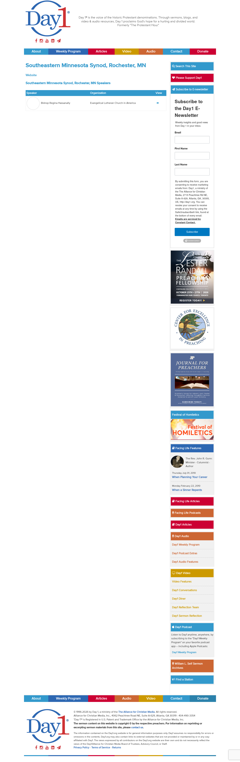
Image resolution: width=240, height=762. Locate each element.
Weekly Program (68, 51)
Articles (101, 51)
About (36, 51)
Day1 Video (182, 573)
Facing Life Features (188, 448)
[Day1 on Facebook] (36, 41)
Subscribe (192, 231)
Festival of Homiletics (185, 414)
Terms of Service (100, 747)
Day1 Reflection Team (185, 607)
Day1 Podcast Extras (184, 553)
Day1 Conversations (184, 590)
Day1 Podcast (183, 627)
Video (126, 51)
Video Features (182, 581)
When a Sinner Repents (187, 490)
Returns (116, 747)
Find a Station (184, 679)
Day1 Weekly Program (186, 544)
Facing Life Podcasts (187, 512)
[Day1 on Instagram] (42, 41)
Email (178, 132)
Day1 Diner (179, 598)
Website (31, 75)
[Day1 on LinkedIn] (53, 41)
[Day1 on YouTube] (47, 41)
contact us (137, 727)
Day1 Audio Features (185, 561)
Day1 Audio (181, 536)
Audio (150, 51)
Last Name (181, 164)
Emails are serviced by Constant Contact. (188, 220)
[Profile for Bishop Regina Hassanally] (157, 103)
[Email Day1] (59, 41)
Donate (202, 51)
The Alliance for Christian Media (136, 712)
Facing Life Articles (187, 501)
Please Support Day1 (188, 77)
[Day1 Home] (48, 18)
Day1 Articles (183, 524)
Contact (176, 51)
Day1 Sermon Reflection (187, 615)
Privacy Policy (81, 747)
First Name (181, 148)
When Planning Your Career (189, 477)
